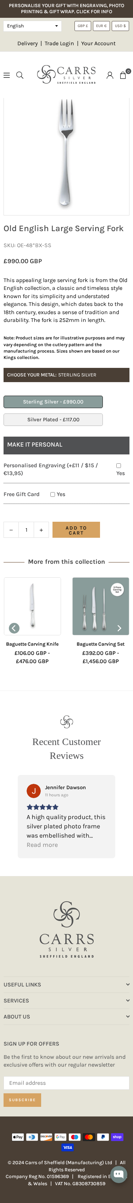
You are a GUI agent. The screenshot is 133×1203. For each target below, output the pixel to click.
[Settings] (110, 74)
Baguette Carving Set (100, 644)
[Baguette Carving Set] (100, 606)
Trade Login (60, 43)
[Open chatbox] (118, 1179)
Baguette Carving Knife (32, 644)
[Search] (20, 74)
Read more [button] (42, 845)
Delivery (27, 43)
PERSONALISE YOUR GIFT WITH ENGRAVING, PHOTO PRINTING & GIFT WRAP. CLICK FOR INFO (66, 9)
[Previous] (14, 628)
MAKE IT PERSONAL (34, 444)
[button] (123, 74)
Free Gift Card (22, 494)
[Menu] (6, 74)
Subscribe (22, 1100)
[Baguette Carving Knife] (32, 606)
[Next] (118, 628)
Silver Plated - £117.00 (53, 419)
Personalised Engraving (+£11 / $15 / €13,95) (51, 469)
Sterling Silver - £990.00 (53, 402)
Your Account (98, 43)
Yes (120, 473)
